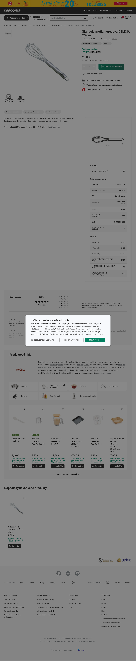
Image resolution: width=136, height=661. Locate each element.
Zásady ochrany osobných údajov (90, 334)
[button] (42, 340)
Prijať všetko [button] (95, 340)
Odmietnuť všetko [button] (71, 340)
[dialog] (68, 330)
